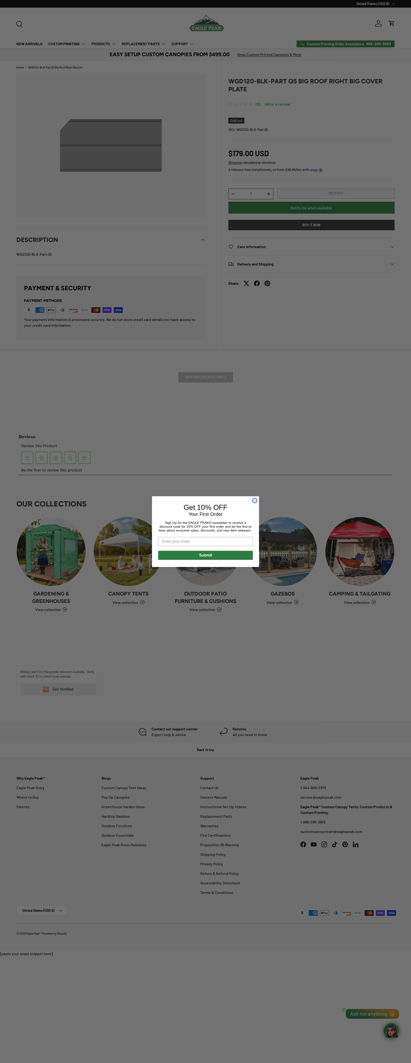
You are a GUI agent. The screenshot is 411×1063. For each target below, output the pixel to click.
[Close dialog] (254, 500)
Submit (205, 555)
